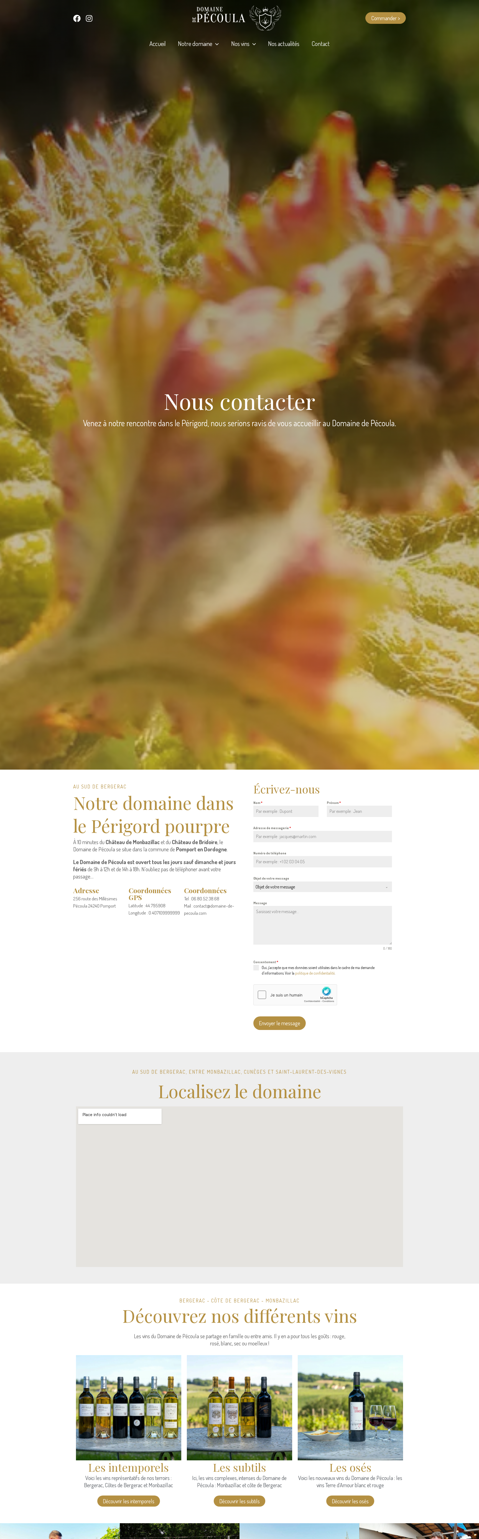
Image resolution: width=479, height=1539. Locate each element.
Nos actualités (283, 43)
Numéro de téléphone (269, 853)
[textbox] (317, 887)
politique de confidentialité (315, 973)
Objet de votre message (271, 878)
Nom (258, 803)
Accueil (157, 43)
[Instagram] (89, 18)
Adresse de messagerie (272, 828)
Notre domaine (195, 43)
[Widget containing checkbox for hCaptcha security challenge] (295, 994)
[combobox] (322, 887)
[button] (385, 18)
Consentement (265, 962)
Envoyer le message (279, 1023)
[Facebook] (77, 18)
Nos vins (240, 43)
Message (260, 903)
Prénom (334, 803)
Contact (321, 43)
